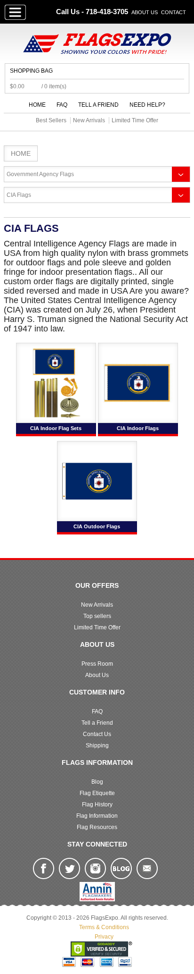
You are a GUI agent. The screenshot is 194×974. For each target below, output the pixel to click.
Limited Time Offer (97, 627)
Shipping (97, 745)
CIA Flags (19, 195)
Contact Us (97, 734)
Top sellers (97, 616)
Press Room (97, 664)
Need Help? (147, 105)
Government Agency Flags (40, 174)
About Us (144, 12)
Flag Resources (97, 827)
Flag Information (97, 816)
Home (37, 105)
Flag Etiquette (97, 793)
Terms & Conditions (104, 927)
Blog (97, 782)
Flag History (97, 804)
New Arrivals (97, 604)
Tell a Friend (98, 105)
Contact (173, 12)
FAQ (62, 105)
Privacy (104, 936)
